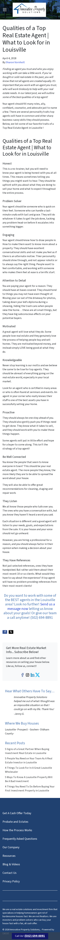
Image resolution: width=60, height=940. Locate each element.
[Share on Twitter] (11, 632)
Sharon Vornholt (15, 62)
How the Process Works (17, 830)
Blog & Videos (11, 864)
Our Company (10, 847)
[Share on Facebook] (4, 632)
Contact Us (9, 873)
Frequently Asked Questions (19, 839)
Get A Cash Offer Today (16, 813)
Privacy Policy (11, 881)
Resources (9, 856)
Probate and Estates (15, 822)
